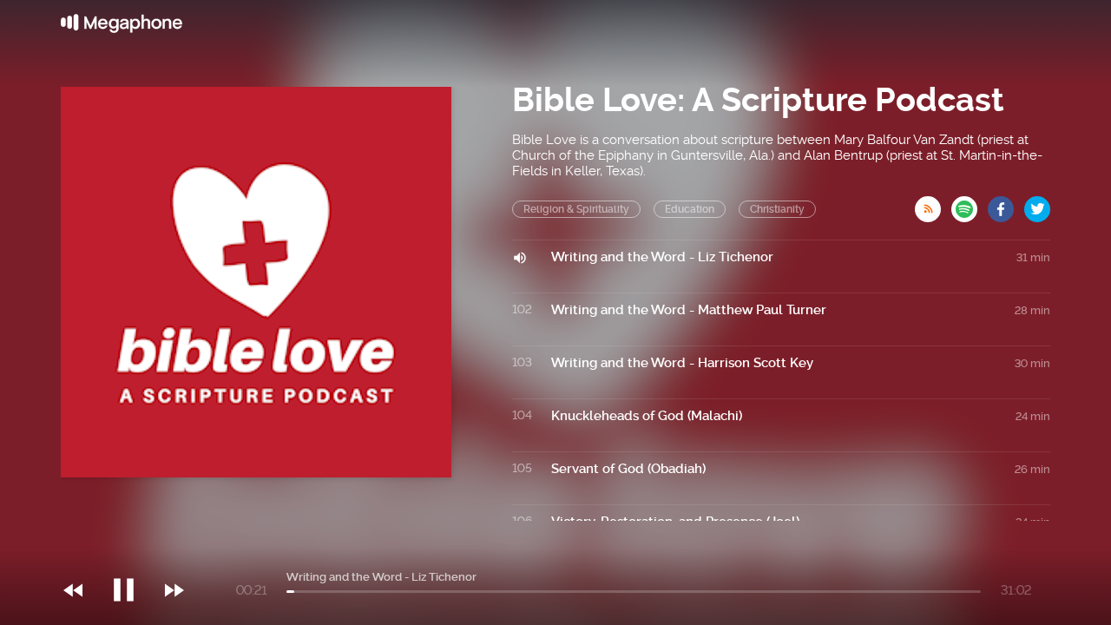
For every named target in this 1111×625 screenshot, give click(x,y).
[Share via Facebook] (1006, 204)
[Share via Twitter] (1037, 204)
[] (132, 554)
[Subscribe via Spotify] (969, 204)
